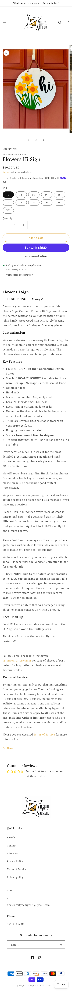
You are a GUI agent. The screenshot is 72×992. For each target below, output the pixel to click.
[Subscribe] (61, 944)
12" (21, 194)
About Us (12, 853)
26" (47, 202)
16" (47, 194)
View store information (19, 274)
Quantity (7, 218)
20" (8, 202)
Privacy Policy (15, 861)
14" (34, 194)
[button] (4, 22)
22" (21, 202)
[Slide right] (44, 140)
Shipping (7, 172)
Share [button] (10, 748)
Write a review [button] (36, 776)
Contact (11, 845)
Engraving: (10, 148)
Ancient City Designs (31, 986)
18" (60, 194)
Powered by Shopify (47, 986)
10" (8, 194)
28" (60, 202)
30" (8, 210)
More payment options (36, 256)
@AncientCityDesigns (17, 660)
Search (11, 837)
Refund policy (15, 877)
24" (34, 202)
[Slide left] (28, 140)
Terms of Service (44, 734)
